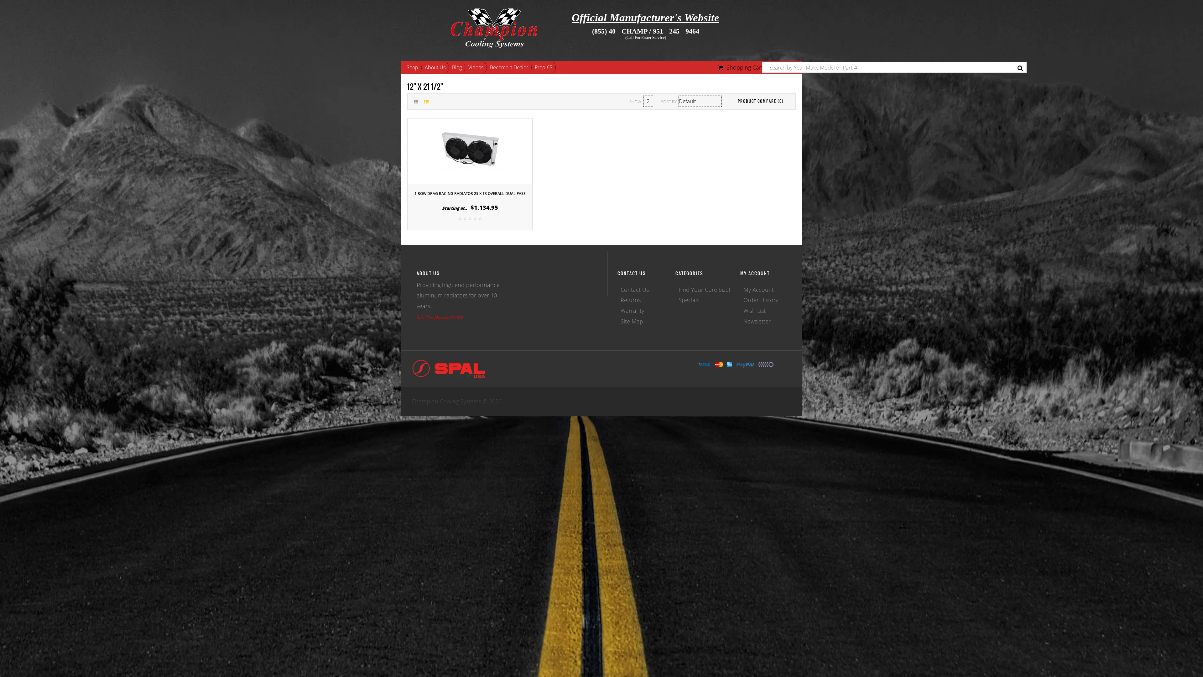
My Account (758, 289)
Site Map (632, 321)
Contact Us (635, 289)
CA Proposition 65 (440, 316)
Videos (475, 67)
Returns (631, 300)
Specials (689, 300)
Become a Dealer (509, 67)
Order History (760, 300)
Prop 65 (543, 67)
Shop (412, 67)
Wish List (754, 310)
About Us (435, 67)
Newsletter (757, 321)
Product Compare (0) (761, 101)
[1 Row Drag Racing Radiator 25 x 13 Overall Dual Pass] (470, 150)
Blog (457, 67)
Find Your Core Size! (704, 289)
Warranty (632, 310)
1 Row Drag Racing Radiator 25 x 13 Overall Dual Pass (470, 193)
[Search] (1020, 68)
